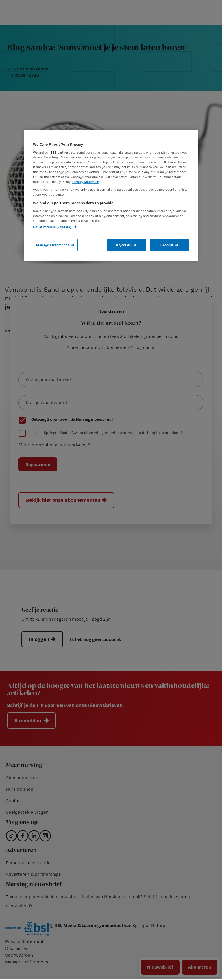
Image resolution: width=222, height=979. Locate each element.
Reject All (124, 245)
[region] (111, 195)
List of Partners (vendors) (52, 227)
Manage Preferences (52, 245)
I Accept (166, 245)
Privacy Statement (85, 182)
